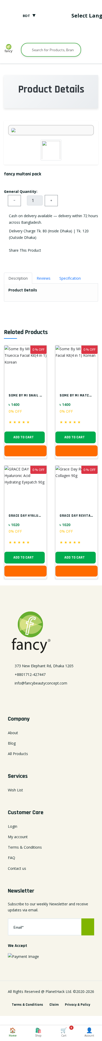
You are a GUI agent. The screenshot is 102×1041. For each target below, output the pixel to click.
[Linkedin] (51, 696)
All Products (18, 753)
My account (18, 836)
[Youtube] (67, 32)
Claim (54, 1004)
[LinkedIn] (51, 32)
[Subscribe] (87, 926)
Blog (12, 743)
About (13, 732)
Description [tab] (18, 278)
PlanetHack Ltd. (59, 991)
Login (12, 826)
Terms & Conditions (25, 847)
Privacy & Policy (77, 1004)
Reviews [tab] (43, 278)
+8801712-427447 (30, 674)
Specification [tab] (70, 278)
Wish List (15, 789)
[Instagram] (59, 32)
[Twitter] (43, 32)
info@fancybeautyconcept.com (41, 683)
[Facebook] (35, 32)
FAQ (11, 857)
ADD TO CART (23, 437)
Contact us (17, 868)
